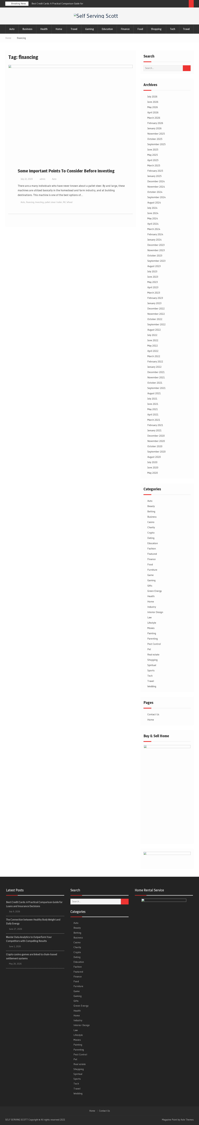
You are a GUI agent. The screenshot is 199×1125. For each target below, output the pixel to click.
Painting (151, 633)
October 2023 (154, 255)
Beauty (151, 506)
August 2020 (154, 456)
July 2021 (152, 398)
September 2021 (156, 387)
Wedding (151, 686)
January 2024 (154, 239)
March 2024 (153, 229)
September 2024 (156, 197)
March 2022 (153, 356)
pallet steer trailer (53, 202)
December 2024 (156, 181)
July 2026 (152, 96)
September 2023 (156, 260)
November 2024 (156, 186)
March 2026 (153, 117)
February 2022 (155, 361)
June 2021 (152, 403)
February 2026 (155, 123)
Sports (151, 670)
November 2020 (156, 440)
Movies (151, 628)
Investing (39, 202)
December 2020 (156, 435)
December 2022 (156, 308)
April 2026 (152, 112)
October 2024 (154, 191)
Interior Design (155, 612)
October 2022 (154, 319)
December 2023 (155, 244)
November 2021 (156, 377)
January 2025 (154, 176)
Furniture (152, 569)
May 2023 (152, 282)
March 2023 (153, 292)
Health (44, 29)
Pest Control (154, 643)
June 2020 (152, 467)
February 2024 (155, 234)
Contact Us (153, 714)
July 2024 (152, 207)
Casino (150, 522)
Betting (151, 511)
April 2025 (152, 160)
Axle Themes (187, 1119)
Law (149, 617)
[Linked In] (179, 4)
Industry (151, 606)
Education (107, 29)
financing (30, 202)
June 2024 (152, 213)
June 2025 (152, 149)
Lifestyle (151, 622)
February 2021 (155, 425)
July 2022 (152, 335)
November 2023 (156, 250)
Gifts (149, 585)
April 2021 (152, 414)
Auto (11, 29)
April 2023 (152, 287)
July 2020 (152, 462)
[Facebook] (168, 4)
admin (42, 179)
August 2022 (154, 329)
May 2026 (152, 107)
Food (140, 29)
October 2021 (154, 382)
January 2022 (154, 366)
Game (150, 575)
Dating (150, 537)
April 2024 (153, 223)
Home (59, 29)
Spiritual (151, 665)
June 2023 (152, 276)
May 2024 (152, 218)
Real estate (153, 654)
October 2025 (154, 138)
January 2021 (154, 430)
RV (64, 202)
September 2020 (156, 451)
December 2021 (156, 372)
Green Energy (154, 590)
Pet (149, 649)
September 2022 (156, 324)
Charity (151, 527)
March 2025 (153, 165)
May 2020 (152, 472)
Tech (172, 29)
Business (27, 29)
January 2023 (154, 303)
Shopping (156, 29)
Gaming (89, 29)
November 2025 (156, 133)
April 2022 (152, 350)
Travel (74, 29)
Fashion (151, 548)
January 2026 (154, 128)
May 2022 (152, 345)
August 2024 (154, 202)
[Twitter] (173, 4)
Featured (152, 553)
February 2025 (155, 170)
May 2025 (152, 154)
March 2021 (153, 419)
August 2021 (154, 393)
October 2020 (154, 446)
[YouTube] (185, 4)
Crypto (151, 532)
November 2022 (156, 313)
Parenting (152, 638)
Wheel (69, 202)
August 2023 (154, 266)
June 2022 (152, 340)
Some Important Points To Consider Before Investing (66, 170)
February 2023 (155, 297)
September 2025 (156, 144)
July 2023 (152, 271)
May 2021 (152, 409)
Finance (125, 29)
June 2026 (152, 101)
